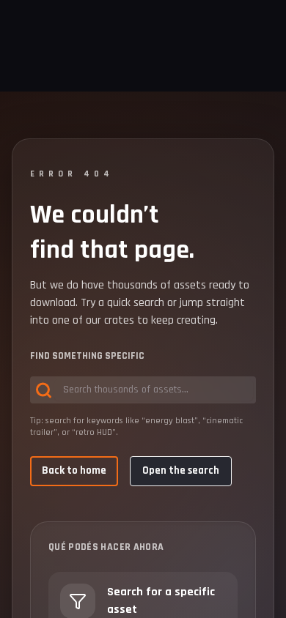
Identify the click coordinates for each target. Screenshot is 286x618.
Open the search (180, 470)
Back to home (74, 470)
